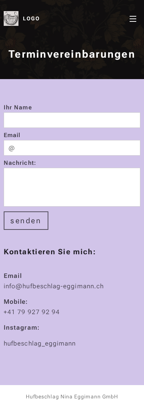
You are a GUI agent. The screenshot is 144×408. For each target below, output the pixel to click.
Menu (133, 18)
